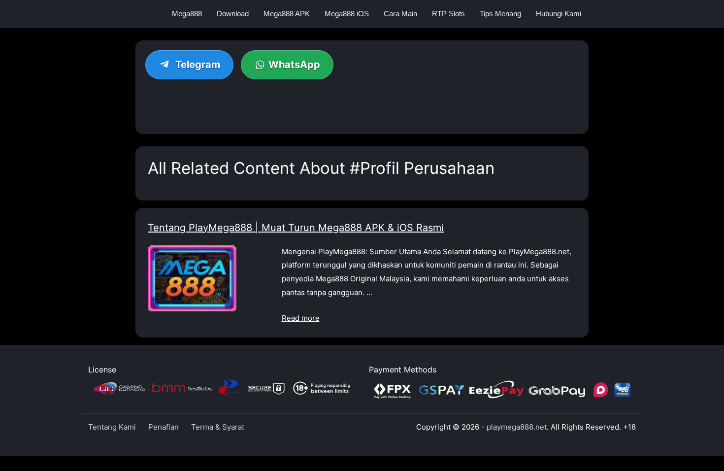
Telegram (196, 64)
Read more (301, 318)
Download (233, 13)
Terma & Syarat (217, 427)
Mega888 (187, 13)
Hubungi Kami (558, 13)
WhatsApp (294, 64)
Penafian (163, 427)
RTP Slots (448, 13)
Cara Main (400, 13)
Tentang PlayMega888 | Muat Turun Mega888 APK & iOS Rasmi (296, 228)
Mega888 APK (286, 13)
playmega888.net (517, 427)
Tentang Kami (112, 427)
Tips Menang (500, 13)
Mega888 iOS (347, 13)
